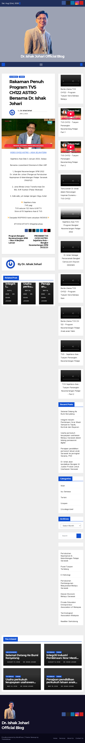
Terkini (21, 76)
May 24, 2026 (12, 686)
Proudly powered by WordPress (13, 737)
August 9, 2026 (54, 662)
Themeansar (6, 739)
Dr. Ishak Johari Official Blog (42, 56)
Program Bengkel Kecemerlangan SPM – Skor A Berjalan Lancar (18, 239)
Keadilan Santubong (69, 621)
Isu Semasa (13, 76)
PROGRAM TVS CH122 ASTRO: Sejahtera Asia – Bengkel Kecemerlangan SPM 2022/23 (38, 242)
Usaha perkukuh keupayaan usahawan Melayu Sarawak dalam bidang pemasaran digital (71, 438)
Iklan (63, 486)
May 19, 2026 (53, 686)
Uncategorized (67, 509)
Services (62, 738)
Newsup (33, 737)
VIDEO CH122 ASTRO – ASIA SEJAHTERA (28, 152)
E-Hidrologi (65, 575)
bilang (66, 569)
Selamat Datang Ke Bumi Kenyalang (22, 657)
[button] (77, 64)
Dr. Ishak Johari (26, 111)
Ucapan (64, 503)
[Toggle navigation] (41, 64)
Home (55, 738)
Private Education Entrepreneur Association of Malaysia (71, 604)
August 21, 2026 (13, 662)
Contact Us (79, 738)
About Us (70, 738)
